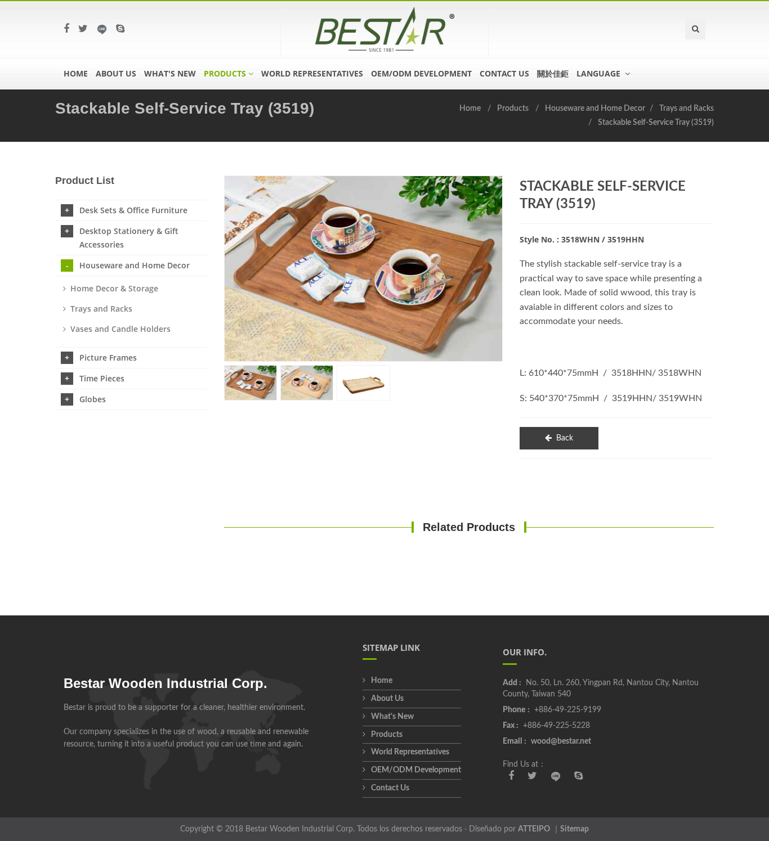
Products (513, 109)
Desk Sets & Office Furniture (133, 210)
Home (76, 73)
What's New (170, 73)
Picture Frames (108, 357)
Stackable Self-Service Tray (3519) (656, 123)
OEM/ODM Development (421, 73)
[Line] (102, 29)
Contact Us (504, 73)
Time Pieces (101, 378)
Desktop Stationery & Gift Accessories (128, 238)
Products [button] (225, 73)
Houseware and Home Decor (595, 109)
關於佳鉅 (553, 73)
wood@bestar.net (561, 741)
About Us (116, 73)
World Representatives (312, 73)
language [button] (599, 73)
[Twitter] (83, 29)
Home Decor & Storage (114, 288)
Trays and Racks (686, 109)
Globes (92, 399)
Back (564, 438)
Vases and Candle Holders (120, 328)
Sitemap (574, 829)
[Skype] (120, 29)
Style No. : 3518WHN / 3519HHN (582, 239)
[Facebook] (66, 29)
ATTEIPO (534, 829)
